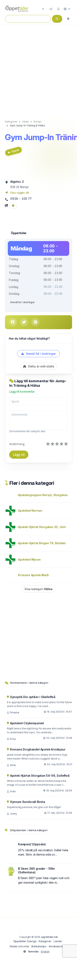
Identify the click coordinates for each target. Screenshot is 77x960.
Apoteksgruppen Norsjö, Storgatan (43, 495)
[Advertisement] (38, 68)
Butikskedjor (38, 946)
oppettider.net (49, 936)
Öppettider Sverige (25, 941)
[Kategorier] (58, 9)
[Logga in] (50, 9)
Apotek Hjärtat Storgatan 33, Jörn (42, 527)
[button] (67, 9)
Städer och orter (19, 946)
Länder (58, 941)
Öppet (15, 150)
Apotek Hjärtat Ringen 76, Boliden (42, 543)
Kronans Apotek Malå (33, 575)
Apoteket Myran (29, 559)
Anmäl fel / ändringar (22, 302)
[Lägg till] (43, 9)
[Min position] (68, 19)
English (45, 951)
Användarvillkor (58, 946)
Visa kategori (38, 589)
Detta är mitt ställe (40, 366)
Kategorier (45, 941)
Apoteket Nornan (30, 510)
